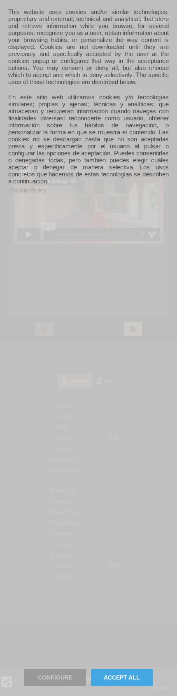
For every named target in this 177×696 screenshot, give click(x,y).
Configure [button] (55, 677)
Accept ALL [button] (122, 677)
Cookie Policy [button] (28, 190)
